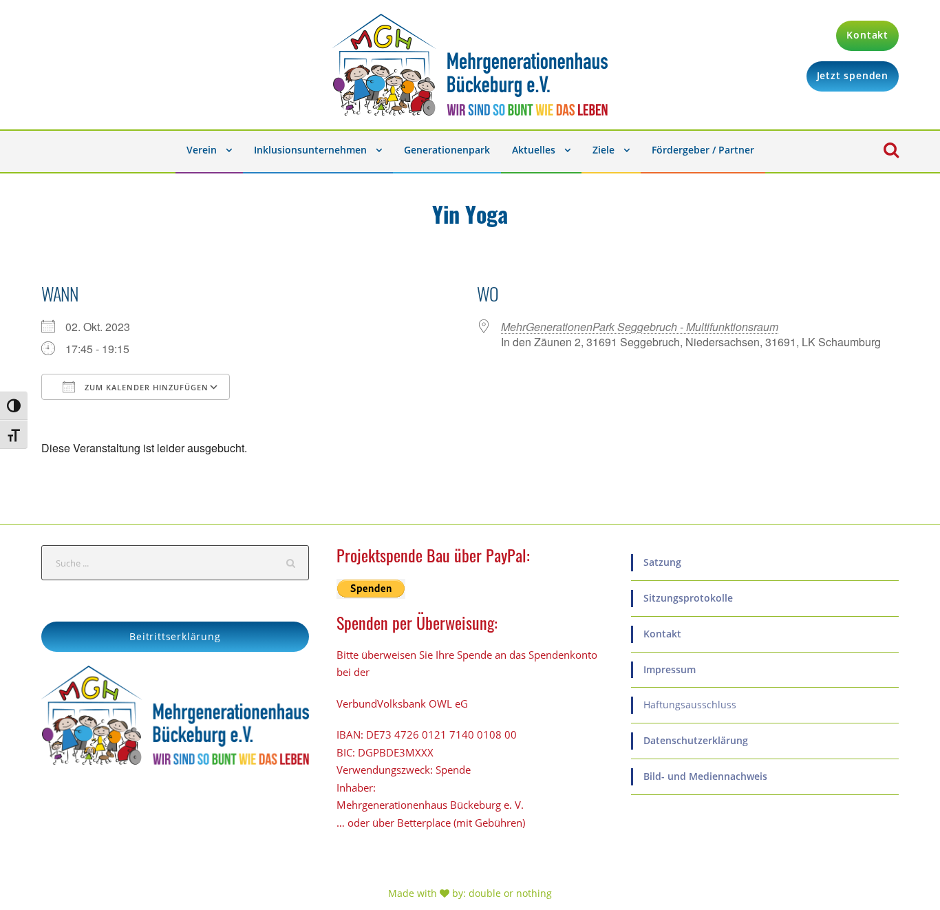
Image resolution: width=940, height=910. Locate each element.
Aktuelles (533, 149)
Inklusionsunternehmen (310, 149)
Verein (201, 149)
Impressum (669, 669)
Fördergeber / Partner (703, 149)
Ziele (603, 149)
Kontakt (662, 633)
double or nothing (510, 893)
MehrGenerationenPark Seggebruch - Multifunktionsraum (639, 327)
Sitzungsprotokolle (688, 597)
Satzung (662, 562)
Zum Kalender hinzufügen (145, 387)
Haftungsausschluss (689, 704)
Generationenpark (447, 149)
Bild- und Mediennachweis (705, 776)
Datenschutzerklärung (695, 740)
